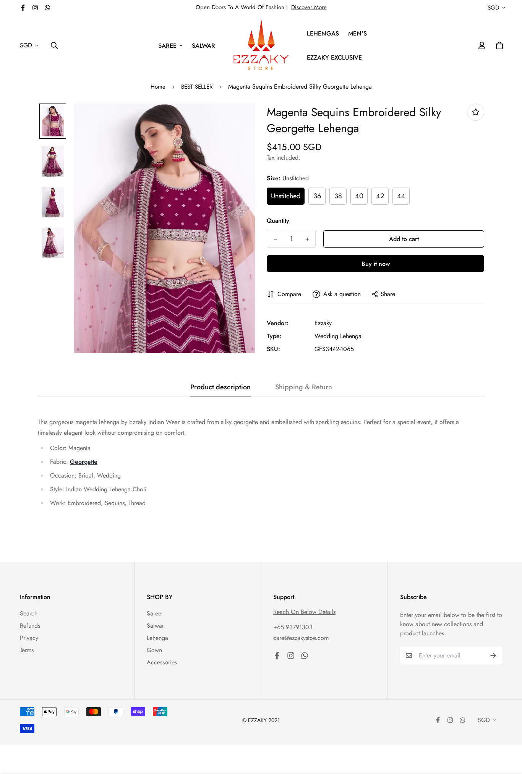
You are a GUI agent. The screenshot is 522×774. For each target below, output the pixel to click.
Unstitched (285, 196)
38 (338, 196)
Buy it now (376, 263)
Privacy (29, 637)
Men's (357, 33)
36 (317, 196)
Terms (27, 650)
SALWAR (203, 45)
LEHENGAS (323, 33)
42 (380, 196)
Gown (154, 650)
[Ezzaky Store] (261, 45)
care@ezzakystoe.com (301, 637)
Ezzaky (323, 323)
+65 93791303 (293, 627)
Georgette (83, 461)
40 (359, 196)
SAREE (167, 45)
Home (158, 87)
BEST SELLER (196, 87)
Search (28, 613)
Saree (154, 613)
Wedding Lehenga (338, 336)
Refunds (30, 625)
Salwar (155, 625)
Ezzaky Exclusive (334, 57)
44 (401, 196)
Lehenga (157, 637)
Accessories (162, 662)
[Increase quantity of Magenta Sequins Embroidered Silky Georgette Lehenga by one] (307, 239)
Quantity (278, 220)
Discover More (309, 7)
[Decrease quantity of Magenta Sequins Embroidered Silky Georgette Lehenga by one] (275, 239)
